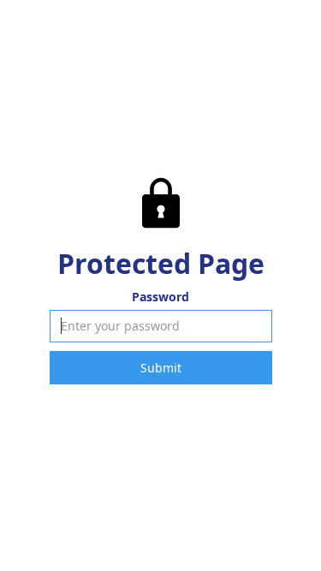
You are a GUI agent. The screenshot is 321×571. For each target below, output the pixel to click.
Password (160, 296)
